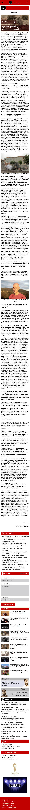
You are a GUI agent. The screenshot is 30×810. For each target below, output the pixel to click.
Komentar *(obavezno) (6, 584)
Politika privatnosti (8, 805)
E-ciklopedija (9, 752)
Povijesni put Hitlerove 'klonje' (9, 755)
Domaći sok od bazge (7, 744)
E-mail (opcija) (4, 597)
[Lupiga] (15, 2)
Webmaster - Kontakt (9, 801)
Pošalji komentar (7, 604)
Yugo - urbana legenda (7, 757)
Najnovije (5, 609)
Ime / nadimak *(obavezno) (7, 578)
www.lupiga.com (12, 807)
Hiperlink (7, 699)
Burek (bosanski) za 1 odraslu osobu (11, 746)
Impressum (6, 800)
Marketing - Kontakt (8, 803)
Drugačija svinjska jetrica (8, 748)
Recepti (6, 741)
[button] (2, 2)
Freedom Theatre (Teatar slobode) (10, 759)
